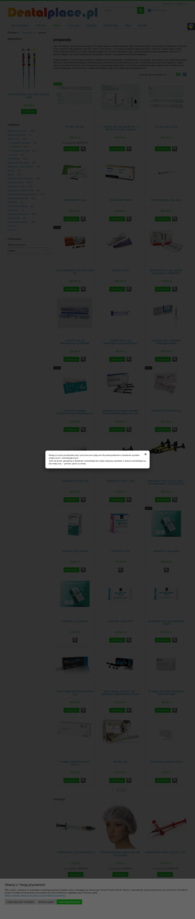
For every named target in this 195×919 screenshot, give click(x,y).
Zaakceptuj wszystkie (69, 902)
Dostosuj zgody (46, 902)
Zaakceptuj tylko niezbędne (20, 902)
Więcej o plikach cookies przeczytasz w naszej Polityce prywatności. (35, 895)
